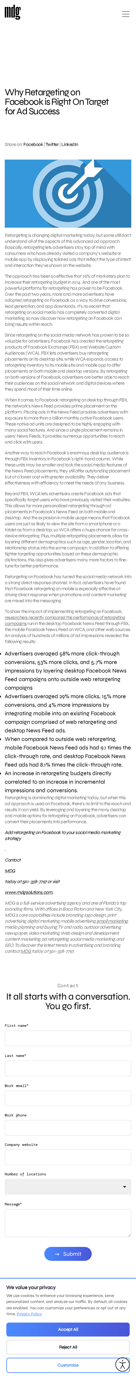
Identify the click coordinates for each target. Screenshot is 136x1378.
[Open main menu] (125, 16)
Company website (21, 1144)
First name (16, 1025)
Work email (16, 1085)
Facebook (33, 144)
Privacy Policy (29, 1314)
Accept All (68, 1329)
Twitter (52, 144)
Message (13, 1204)
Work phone (16, 1115)
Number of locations (25, 1174)
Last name (15, 1055)
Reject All (68, 1347)
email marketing (111, 921)
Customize (68, 1365)
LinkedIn (69, 144)
